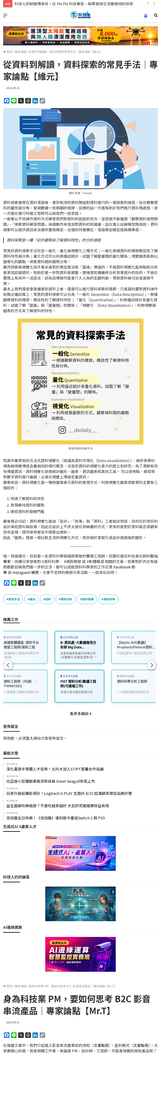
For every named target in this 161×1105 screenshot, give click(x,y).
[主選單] (5, 16)
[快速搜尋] (156, 16)
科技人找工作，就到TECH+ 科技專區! (46, 3)
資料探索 (88, 599)
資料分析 (66, 599)
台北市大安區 (70, 676)
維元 (32, 599)
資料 (48, 599)
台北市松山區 (70, 637)
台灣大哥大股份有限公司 (76, 692)
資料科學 (109, 599)
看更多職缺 (80, 713)
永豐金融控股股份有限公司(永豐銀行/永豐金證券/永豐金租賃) (78, 657)
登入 (29, 738)
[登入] (146, 17)
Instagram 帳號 (25, 572)
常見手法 (14, 599)
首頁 (9, 52)
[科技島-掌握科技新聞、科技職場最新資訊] (80, 14)
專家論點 (20, 52)
